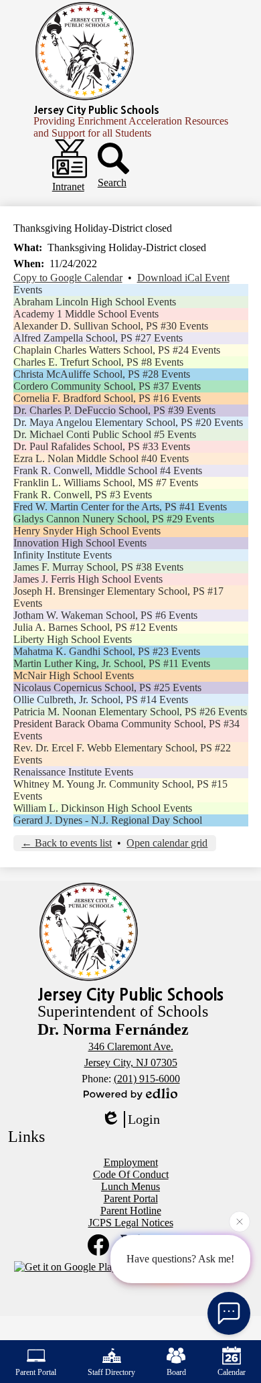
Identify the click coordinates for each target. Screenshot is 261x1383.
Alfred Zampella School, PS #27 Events (98, 338)
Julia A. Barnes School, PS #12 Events (95, 627)
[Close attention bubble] (239, 1220)
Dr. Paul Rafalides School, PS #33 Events (101, 446)
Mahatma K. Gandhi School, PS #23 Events (106, 651)
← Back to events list (66, 843)
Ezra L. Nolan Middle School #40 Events (101, 458)
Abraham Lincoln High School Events (94, 301)
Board (176, 1372)
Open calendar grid (166, 843)
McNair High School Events (73, 675)
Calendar (231, 1372)
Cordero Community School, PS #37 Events (107, 386)
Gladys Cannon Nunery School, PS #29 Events (113, 518)
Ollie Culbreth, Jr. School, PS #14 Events (100, 699)
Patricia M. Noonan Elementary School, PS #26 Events (130, 711)
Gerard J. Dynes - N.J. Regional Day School (107, 820)
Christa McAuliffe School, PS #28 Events (101, 374)
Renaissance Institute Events (73, 772)
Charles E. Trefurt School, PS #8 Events (98, 362)
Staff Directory (111, 1372)
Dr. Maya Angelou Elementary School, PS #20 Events (128, 422)
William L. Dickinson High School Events (102, 808)
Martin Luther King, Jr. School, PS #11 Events (111, 663)
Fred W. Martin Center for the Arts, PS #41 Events (120, 506)
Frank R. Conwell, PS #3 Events (82, 494)
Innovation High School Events (80, 543)
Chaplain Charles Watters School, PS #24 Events (116, 350)
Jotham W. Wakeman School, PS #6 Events (105, 615)
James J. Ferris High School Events (88, 579)
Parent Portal (35, 1372)
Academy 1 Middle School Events (86, 313)
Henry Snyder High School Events (87, 530)
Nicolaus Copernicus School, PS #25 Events (107, 687)
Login (144, 1119)
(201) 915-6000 (147, 1078)
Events (27, 289)
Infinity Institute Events (62, 555)
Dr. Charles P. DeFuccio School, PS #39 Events (114, 410)
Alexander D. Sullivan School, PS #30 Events (110, 326)
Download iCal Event (183, 277)
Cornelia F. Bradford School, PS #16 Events (107, 398)
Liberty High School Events (72, 639)
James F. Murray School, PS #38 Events (98, 567)
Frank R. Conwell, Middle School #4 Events (107, 470)
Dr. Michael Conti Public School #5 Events (104, 434)
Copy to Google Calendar (67, 277)
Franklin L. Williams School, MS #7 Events (105, 482)
